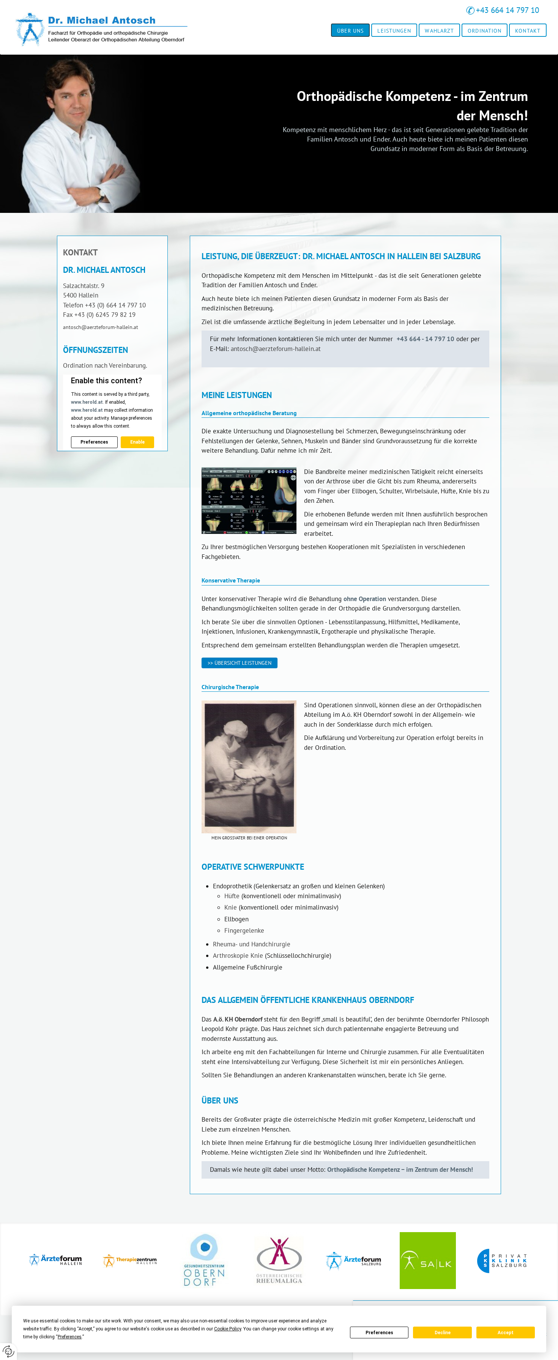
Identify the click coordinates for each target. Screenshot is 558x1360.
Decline (443, 1332)
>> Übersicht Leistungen (239, 662)
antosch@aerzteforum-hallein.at (276, 349)
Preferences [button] (70, 1337)
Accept (506, 1332)
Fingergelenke (244, 930)
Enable (137, 442)
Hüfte (232, 896)
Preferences (379, 1332)
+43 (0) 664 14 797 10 (115, 305)
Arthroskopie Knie (238, 955)
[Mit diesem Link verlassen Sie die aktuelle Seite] (56, 1264)
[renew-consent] (8, 1351)
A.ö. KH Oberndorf (237, 1019)
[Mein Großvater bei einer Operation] (249, 766)
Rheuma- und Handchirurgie (251, 944)
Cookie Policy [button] (227, 1329)
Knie (230, 907)
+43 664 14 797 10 (507, 10)
